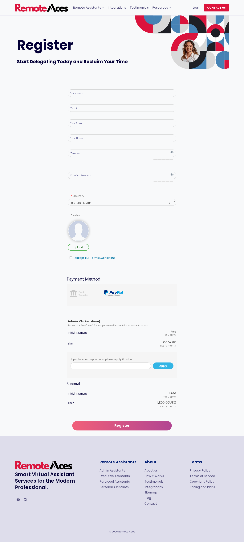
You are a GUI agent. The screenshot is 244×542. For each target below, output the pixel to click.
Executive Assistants (115, 476)
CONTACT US (216, 8)
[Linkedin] (25, 500)
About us (151, 470)
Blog (147, 498)
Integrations (117, 7)
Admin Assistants (112, 470)
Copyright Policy (202, 481)
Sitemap (150, 492)
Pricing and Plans (202, 487)
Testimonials (139, 7)
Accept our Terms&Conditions (95, 258)
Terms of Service (202, 476)
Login (196, 7)
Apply (163, 366)
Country (77, 196)
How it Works (154, 476)
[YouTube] (18, 500)
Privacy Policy (200, 470)
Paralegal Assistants (115, 481)
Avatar (75, 215)
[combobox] (122, 202)
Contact (150, 503)
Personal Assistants (114, 487)
